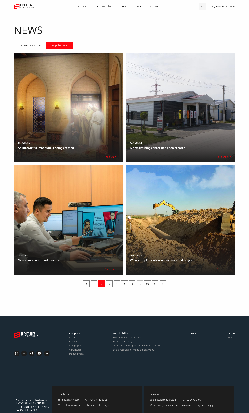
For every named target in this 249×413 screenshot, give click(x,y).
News (125, 6)
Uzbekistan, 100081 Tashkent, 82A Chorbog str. (86, 405)
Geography (75, 345)
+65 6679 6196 (193, 399)
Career (138, 6)
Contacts (153, 6)
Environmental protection (127, 337)
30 (147, 283)
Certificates (75, 349)
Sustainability (104, 6)
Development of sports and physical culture (137, 345)
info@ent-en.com (70, 399)
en (202, 6)
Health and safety (122, 341)
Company (81, 6)
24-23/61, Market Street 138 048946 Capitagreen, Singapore (185, 405)
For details (110, 156)
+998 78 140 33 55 (225, 6)
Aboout (73, 337)
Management (76, 353)
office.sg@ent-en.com (165, 399)
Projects (73, 341)
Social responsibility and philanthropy (133, 349)
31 (155, 283)
